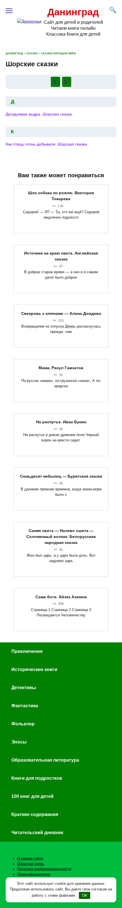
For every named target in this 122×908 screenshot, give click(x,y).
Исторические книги (34, 669)
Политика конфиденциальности (44, 869)
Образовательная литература (45, 760)
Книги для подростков (36, 778)
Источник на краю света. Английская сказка (61, 256)
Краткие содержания (34, 814)
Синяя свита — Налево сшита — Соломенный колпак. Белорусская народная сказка (61, 536)
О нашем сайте (30, 858)
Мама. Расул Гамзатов (61, 368)
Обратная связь (30, 864)
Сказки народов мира (58, 53)
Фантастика (24, 705)
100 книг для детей (32, 796)
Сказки (31, 53)
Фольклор (23, 723)
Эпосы (19, 742)
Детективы (23, 687)
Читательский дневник (37, 832)
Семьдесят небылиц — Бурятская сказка (61, 476)
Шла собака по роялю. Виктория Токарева (61, 196)
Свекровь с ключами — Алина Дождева (61, 313)
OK (84, 895)
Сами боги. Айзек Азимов (61, 597)
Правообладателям (33, 874)
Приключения (27, 651)
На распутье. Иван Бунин (61, 422)
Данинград (73, 12)
